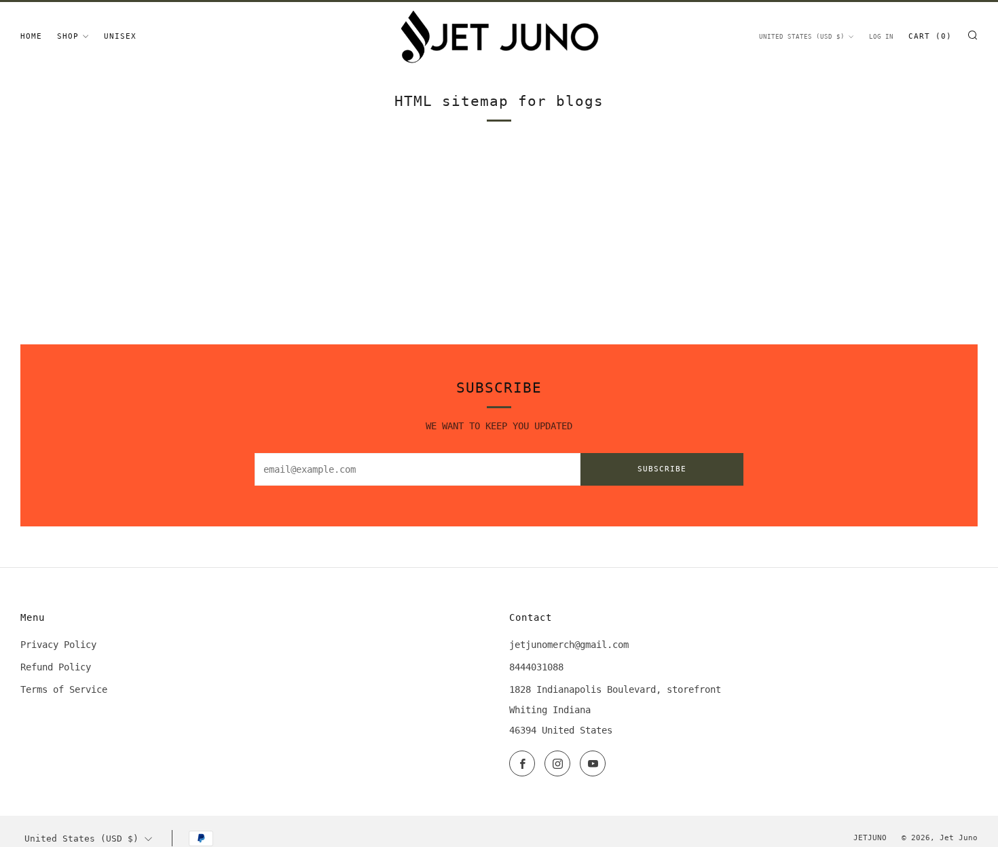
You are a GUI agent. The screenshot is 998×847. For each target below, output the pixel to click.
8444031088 (536, 667)
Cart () (930, 36)
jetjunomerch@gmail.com (569, 644)
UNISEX (120, 36)
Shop (68, 36)
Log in (881, 36)
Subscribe (661, 469)
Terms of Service (63, 689)
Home (31, 36)
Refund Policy (55, 667)
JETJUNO (870, 837)
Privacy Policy (58, 644)
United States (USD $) (802, 36)
